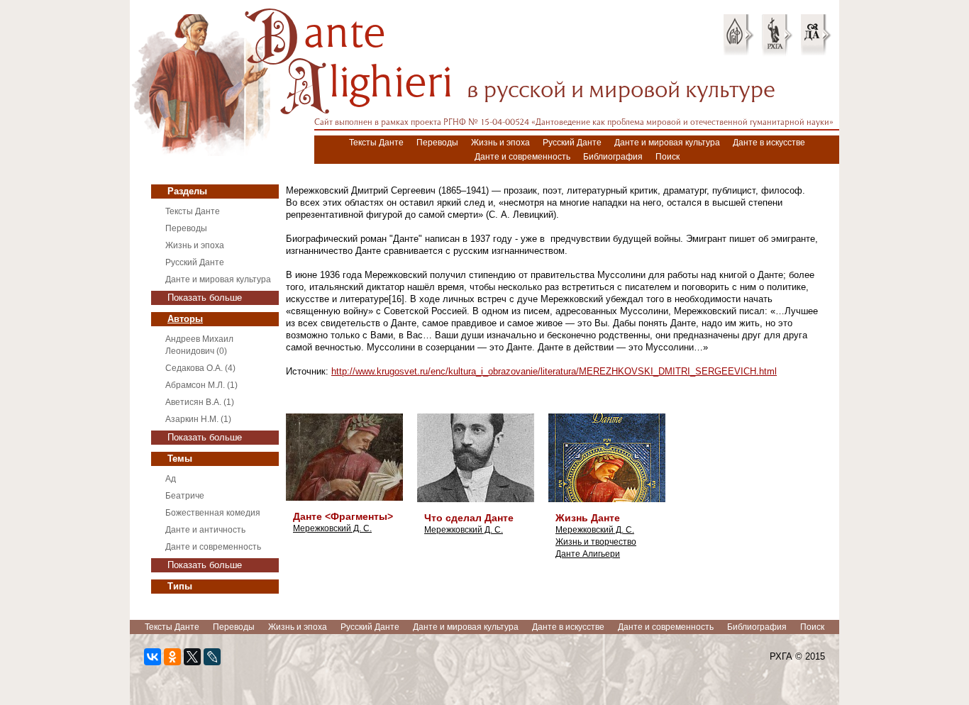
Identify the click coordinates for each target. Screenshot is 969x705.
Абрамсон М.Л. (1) (201, 385)
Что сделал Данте (469, 517)
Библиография (613, 157)
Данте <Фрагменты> (343, 516)
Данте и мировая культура (667, 143)
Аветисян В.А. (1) (199, 402)
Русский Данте (572, 143)
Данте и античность (205, 530)
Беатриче (184, 496)
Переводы (437, 143)
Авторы (185, 318)
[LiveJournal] (212, 656)
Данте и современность (522, 157)
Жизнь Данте (587, 517)
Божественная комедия (212, 513)
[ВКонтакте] (152, 656)
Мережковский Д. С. (332, 528)
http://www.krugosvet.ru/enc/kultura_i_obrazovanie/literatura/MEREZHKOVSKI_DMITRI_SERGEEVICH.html (554, 371)
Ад (170, 479)
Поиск (667, 157)
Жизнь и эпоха (500, 143)
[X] (192, 656)
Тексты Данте (376, 143)
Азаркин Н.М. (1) (198, 419)
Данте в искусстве (769, 143)
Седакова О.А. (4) (200, 368)
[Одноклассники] (172, 656)
